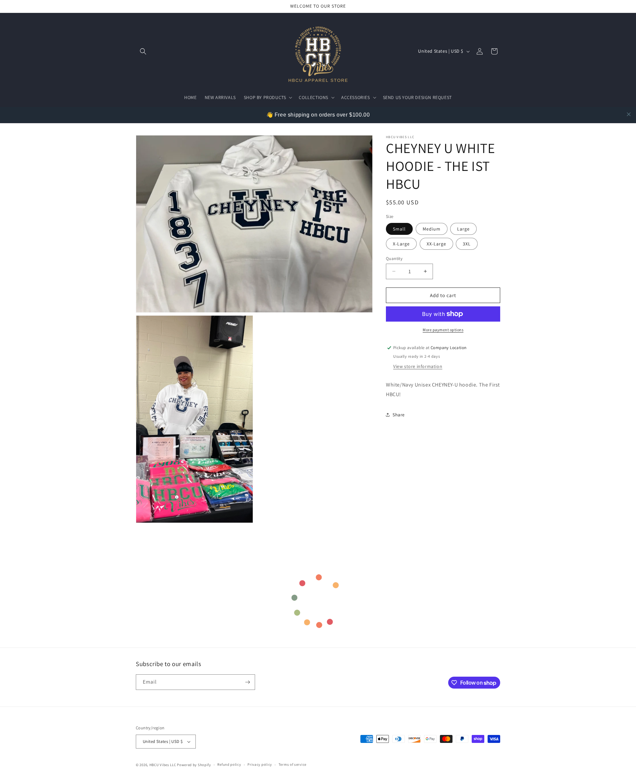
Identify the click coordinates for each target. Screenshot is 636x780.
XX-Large (436, 243)
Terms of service (292, 764)
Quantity (394, 258)
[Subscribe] (247, 682)
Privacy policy (259, 764)
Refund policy (229, 764)
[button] (143, 51)
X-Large (401, 243)
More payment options (443, 329)
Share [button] (399, 415)
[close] (629, 114)
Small (399, 229)
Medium (432, 229)
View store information (417, 366)
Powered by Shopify (194, 764)
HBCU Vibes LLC (162, 764)
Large (463, 229)
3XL (467, 243)
